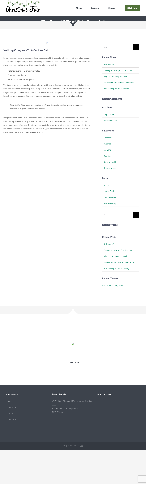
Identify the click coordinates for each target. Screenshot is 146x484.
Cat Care (107, 150)
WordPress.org (109, 203)
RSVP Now (12, 419)
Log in (106, 185)
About (10, 401)
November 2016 (110, 120)
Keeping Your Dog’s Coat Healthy (117, 70)
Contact (11, 413)
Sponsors (12, 407)
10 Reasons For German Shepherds (118, 82)
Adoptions (107, 137)
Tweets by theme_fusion (112, 285)
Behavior (107, 144)
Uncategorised (109, 168)
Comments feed (110, 197)
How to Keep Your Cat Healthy (116, 88)
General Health (109, 162)
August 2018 (108, 114)
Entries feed (108, 191)
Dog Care (107, 156)
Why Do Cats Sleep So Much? (115, 76)
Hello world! (108, 64)
